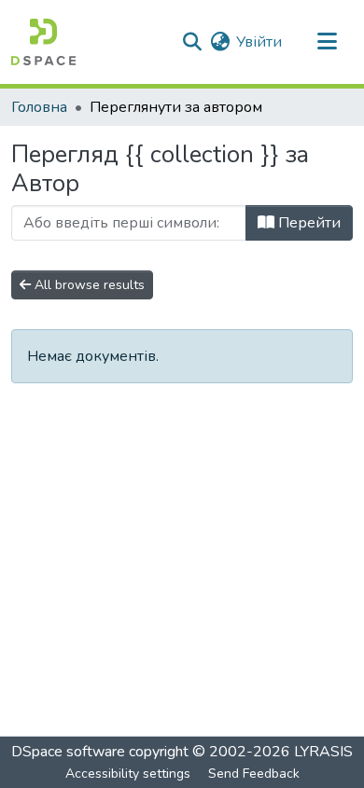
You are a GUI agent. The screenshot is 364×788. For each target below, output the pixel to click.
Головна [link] (39, 107)
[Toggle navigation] (327, 42)
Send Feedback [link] (254, 773)
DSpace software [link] (68, 751)
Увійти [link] (259, 42)
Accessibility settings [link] (127, 773)
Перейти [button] (307, 223)
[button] (43, 42)
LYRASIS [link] (323, 751)
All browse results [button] (88, 285)
